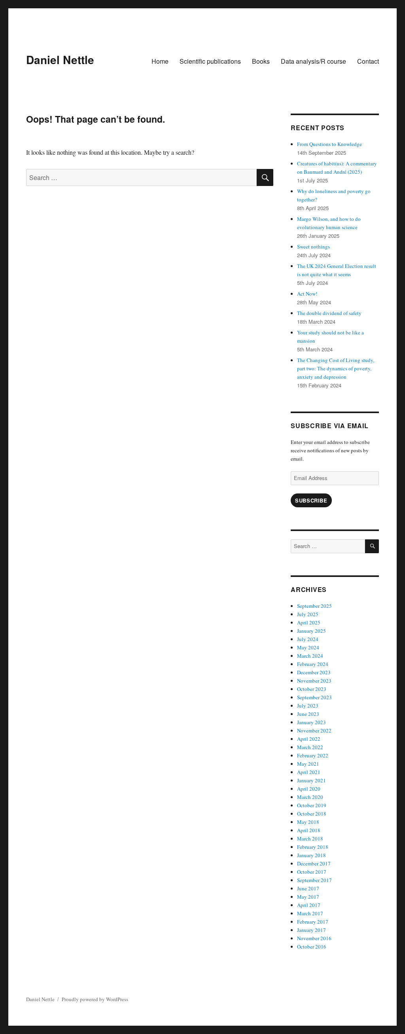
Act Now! (307, 293)
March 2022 (310, 747)
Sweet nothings (313, 246)
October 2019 (311, 805)
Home (159, 61)
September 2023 (314, 697)
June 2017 (308, 888)
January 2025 (311, 630)
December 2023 (314, 672)
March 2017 (310, 913)
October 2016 (311, 946)
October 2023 (311, 688)
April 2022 (308, 738)
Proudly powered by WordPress (95, 999)
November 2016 (314, 938)
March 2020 (310, 797)
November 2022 (314, 730)
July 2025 (307, 614)
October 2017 (311, 871)
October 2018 (311, 813)
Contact (368, 61)
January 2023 (311, 722)
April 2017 (308, 905)
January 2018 (311, 855)
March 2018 (310, 838)
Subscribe (311, 500)
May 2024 (308, 647)
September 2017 (314, 880)
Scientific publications (210, 61)
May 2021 (308, 763)
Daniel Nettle (60, 59)
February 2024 (312, 664)
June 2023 (308, 713)
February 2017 (312, 921)
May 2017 (308, 896)
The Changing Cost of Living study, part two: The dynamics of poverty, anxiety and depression (335, 368)
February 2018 (312, 846)
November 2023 (314, 680)
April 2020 (308, 788)
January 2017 (311, 929)
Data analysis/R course (313, 61)
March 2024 (310, 655)
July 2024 (307, 639)
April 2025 (308, 622)
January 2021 (311, 780)
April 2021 (308, 772)
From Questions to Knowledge (329, 144)
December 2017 (314, 863)
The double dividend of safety (329, 313)
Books (261, 61)
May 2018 (308, 821)
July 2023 (307, 705)
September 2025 (314, 605)
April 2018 (308, 830)
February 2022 (312, 755)
